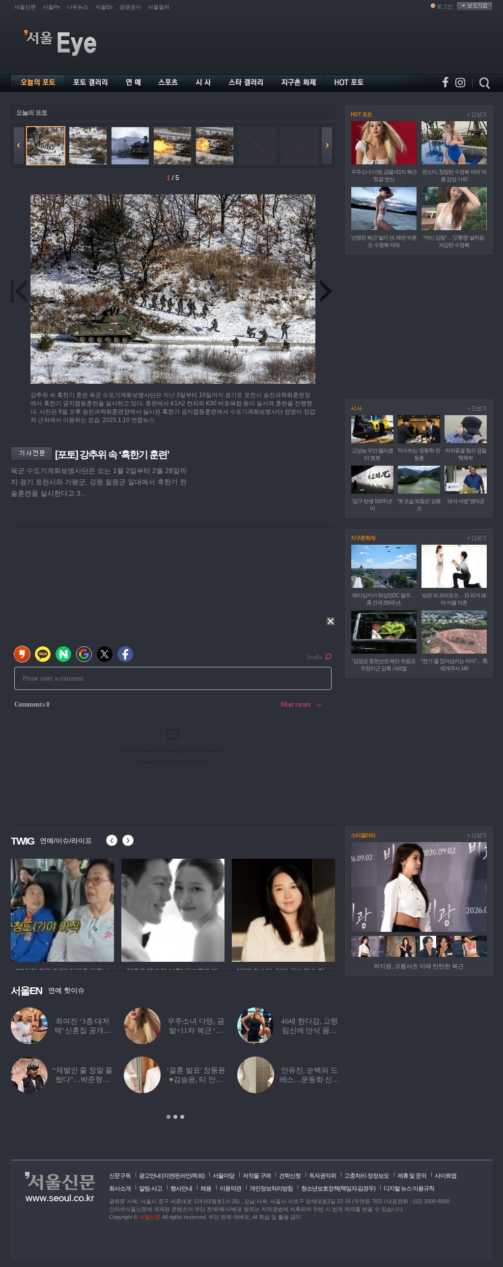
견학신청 (290, 1175)
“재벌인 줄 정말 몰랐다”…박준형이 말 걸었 (82, 1079)
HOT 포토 (361, 114)
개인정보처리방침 (271, 1188)
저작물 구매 (257, 1175)
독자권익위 (322, 1175)
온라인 (183, 1175)
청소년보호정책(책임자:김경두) (338, 1188)
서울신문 (25, 7)
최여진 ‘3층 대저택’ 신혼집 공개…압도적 (83, 1030)
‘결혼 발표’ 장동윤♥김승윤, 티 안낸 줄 (196, 1079)
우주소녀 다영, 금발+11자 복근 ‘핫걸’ (196, 1030)
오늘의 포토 (31, 112)
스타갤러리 (363, 835)
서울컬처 (158, 7)
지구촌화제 (363, 538)
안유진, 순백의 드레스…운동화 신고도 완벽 (309, 1079)
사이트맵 (445, 1175)
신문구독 (120, 1175)
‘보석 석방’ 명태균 (465, 501)
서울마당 (223, 1175)
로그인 (445, 6)
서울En (103, 7)
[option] (62, 908)
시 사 (356, 408)
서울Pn (51, 7)
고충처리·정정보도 (366, 1175)
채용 (205, 1188)
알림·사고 (150, 1188)
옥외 (197, 1175)
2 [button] (175, 1117)
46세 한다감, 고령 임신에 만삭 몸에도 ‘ (309, 1030)
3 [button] (182, 1117)
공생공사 (130, 7)
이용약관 (230, 1188)
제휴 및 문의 (411, 1175)
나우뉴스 (77, 7)
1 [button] (168, 1117)
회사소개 (120, 1188)
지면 (168, 1175)
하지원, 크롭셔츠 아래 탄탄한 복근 (419, 966)
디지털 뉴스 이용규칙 (409, 1188)
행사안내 (181, 1188)
